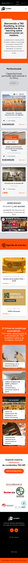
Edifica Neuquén (14, 311)
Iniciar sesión (17, 3)
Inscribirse (5, 283)
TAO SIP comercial (14, 537)
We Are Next (14, 552)
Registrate (23, 3)
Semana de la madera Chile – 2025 (14, 280)
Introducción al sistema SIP (14, 183)
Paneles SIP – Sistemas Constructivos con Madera (14, 114)
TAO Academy (11, 120)
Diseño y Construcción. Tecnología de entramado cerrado (14, 148)
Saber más (21, 124)
